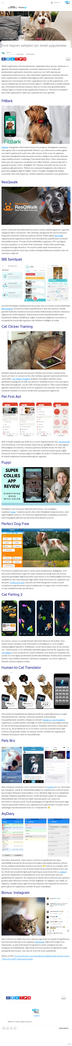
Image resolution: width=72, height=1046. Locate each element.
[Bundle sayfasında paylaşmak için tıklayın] (25, 59)
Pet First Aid (64, 442)
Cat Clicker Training (21, 379)
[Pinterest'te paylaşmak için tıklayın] (17, 59)
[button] (2, 2)
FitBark (5, 148)
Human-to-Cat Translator (54, 720)
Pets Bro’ (51, 787)
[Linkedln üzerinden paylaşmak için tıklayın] (12, 59)
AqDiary (63, 872)
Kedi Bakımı (19, 39)
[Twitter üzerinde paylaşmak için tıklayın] (8, 59)
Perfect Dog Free (17, 583)
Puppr (13, 512)
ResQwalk (59, 236)
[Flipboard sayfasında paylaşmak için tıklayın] (21, 59)
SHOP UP (57, 2)
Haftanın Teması (8, 39)
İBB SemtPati (7, 309)
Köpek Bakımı (30, 39)
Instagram (39, 942)
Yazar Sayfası (63, 1028)
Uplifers (8, 52)
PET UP (39, 39)
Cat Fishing (6, 653)
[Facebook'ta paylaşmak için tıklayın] (4, 59)
